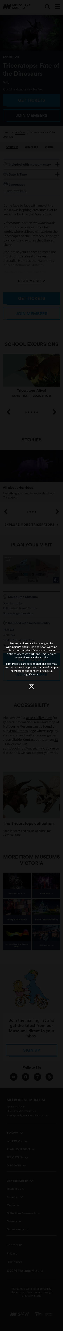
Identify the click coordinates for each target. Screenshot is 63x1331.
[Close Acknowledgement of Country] (31, 687)
